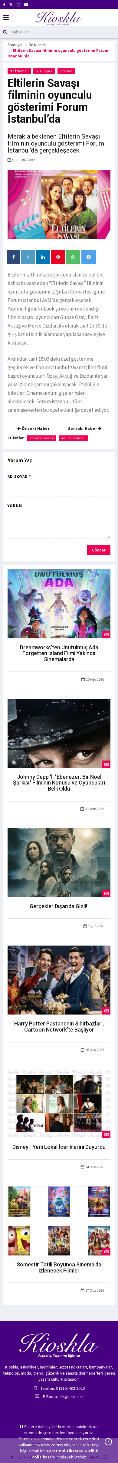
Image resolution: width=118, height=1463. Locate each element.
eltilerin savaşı (41, 438)
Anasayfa (15, 44)
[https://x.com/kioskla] (11, 4)
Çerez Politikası (62, 1451)
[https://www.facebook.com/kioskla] (4, 4)
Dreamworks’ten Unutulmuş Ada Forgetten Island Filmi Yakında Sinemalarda (59, 653)
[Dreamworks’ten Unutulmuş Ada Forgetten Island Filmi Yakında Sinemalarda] (59, 603)
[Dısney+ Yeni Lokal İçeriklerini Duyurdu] (59, 1103)
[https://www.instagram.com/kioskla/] (18, 4)
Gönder (99, 550)
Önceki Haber (35, 428)
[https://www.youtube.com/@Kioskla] (26, 4)
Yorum (15, 505)
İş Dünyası (44, 71)
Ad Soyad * (19, 476)
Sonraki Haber (83, 428)
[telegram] (88, 257)
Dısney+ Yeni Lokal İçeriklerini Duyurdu (59, 1147)
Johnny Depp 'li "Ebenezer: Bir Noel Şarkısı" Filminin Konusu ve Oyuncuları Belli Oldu (59, 783)
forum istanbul (73, 438)
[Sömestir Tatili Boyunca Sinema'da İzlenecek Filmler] (59, 1220)
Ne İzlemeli (37, 44)
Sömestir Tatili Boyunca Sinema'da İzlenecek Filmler (59, 1267)
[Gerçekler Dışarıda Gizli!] (59, 862)
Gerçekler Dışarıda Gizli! (59, 906)
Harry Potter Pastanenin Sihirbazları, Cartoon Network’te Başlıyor (59, 1026)
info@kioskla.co (71, 1396)
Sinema (66, 71)
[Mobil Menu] (6, 17)
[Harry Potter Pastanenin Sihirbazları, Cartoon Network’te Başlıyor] (59, 979)
